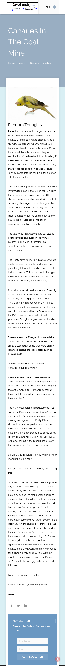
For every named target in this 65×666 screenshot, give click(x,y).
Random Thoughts (40, 63)
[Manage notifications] (57, 659)
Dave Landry (18, 63)
